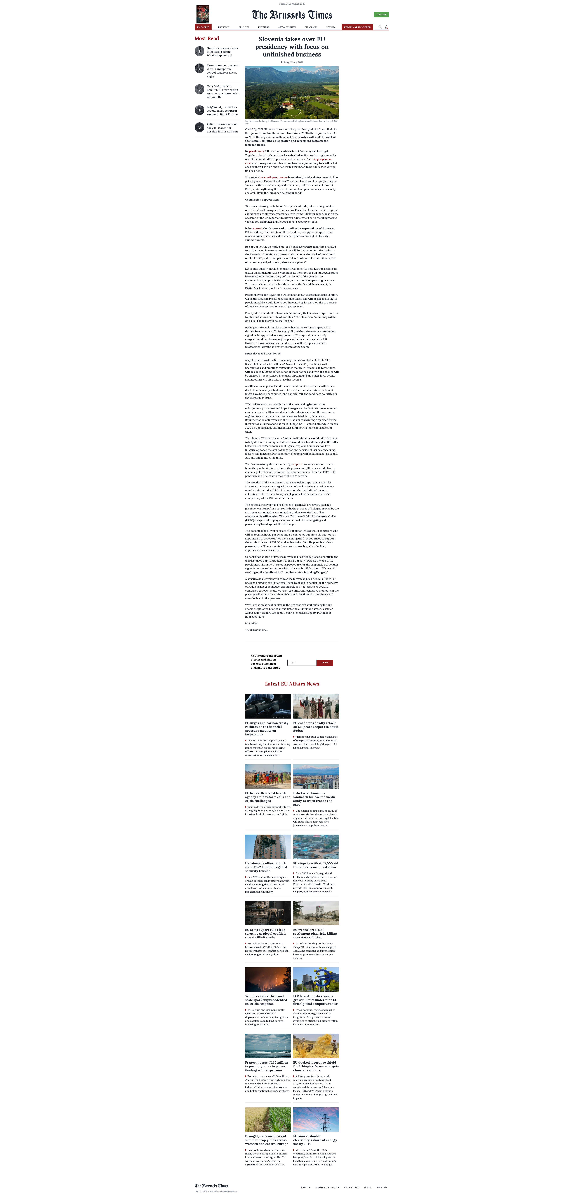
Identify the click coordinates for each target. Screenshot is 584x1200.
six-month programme (273, 177)
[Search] (380, 27)
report (297, 464)
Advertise (306, 1187)
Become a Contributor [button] (327, 1187)
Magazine (203, 27)
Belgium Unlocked (357, 27)
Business (263, 27)
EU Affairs (311, 27)
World (331, 27)
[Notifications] (386, 27)
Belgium (244, 27)
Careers (368, 1187)
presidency (256, 151)
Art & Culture (287, 27)
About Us (382, 1187)
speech (257, 228)
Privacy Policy (351, 1187)
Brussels (223, 27)
